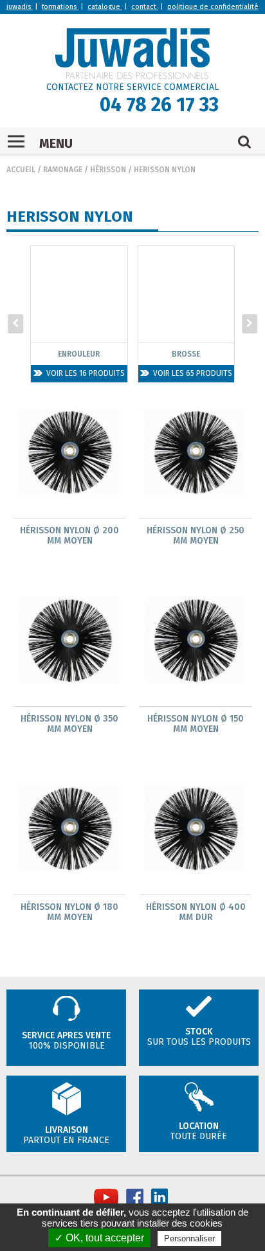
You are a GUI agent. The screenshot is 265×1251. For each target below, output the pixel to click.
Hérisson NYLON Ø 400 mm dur (196, 912)
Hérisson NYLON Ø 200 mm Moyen (69, 536)
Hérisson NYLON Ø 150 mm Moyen (195, 724)
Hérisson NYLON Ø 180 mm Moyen (69, 912)
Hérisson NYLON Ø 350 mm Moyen (69, 724)
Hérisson (108, 169)
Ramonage (62, 169)
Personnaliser (189, 1238)
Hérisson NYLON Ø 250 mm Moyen (195, 536)
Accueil (20, 169)
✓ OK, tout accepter (99, 1237)
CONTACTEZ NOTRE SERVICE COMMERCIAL (132, 87)
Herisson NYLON (165, 169)
